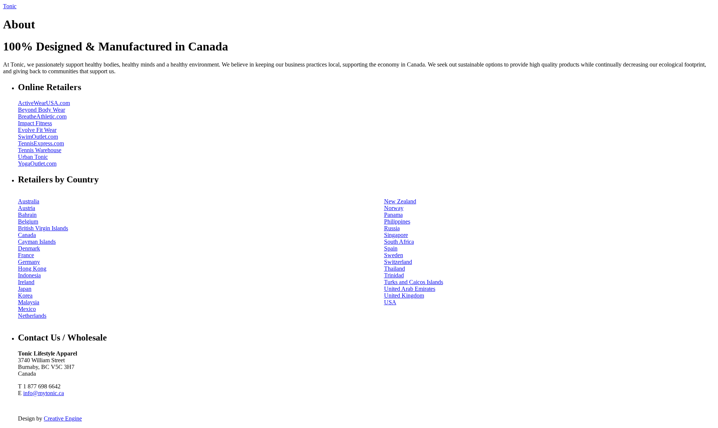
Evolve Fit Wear (37, 130)
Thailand (394, 268)
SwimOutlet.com (38, 136)
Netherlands (32, 315)
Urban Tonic (33, 157)
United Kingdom (404, 295)
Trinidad (394, 275)
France (26, 255)
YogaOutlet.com (37, 163)
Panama (393, 215)
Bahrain (27, 215)
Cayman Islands (37, 241)
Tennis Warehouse (39, 150)
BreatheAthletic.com (42, 116)
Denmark (29, 248)
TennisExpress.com (41, 143)
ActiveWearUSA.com (44, 103)
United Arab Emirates (409, 289)
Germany (29, 262)
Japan (24, 289)
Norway (394, 208)
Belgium (28, 221)
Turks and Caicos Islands (413, 282)
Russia (392, 228)
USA (390, 302)
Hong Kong (32, 268)
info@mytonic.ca (43, 393)
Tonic (9, 6)
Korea (25, 295)
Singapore (396, 235)
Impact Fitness (35, 123)
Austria (26, 208)
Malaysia (28, 302)
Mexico (27, 309)
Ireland (26, 282)
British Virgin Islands (43, 228)
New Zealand (400, 201)
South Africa (399, 241)
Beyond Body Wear (41, 110)
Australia (28, 201)
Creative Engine (63, 418)
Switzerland (398, 262)
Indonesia (29, 275)
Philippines (397, 221)
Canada (27, 235)
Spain (391, 248)
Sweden (393, 255)
